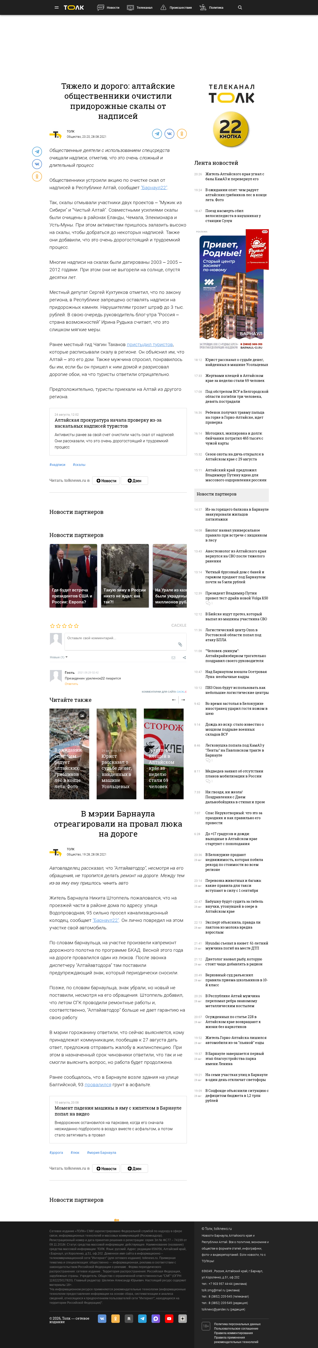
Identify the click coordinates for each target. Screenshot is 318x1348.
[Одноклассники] (181, 133)
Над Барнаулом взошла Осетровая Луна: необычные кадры (236, 674)
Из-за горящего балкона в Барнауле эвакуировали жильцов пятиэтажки (237, 514)
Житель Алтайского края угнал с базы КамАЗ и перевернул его (234, 176)
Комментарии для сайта (164, 691)
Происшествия (181, 7)
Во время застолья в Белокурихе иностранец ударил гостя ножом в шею (236, 708)
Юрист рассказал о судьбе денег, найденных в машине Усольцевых (117, 771)
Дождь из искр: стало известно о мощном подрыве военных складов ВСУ (234, 729)
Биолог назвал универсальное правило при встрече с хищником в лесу (236, 535)
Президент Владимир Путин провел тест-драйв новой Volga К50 (236, 595)
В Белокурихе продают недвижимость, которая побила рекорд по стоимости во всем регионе (234, 862)
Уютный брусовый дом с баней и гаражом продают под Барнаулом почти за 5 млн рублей (235, 577)
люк (75, 1153)
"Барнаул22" (154, 187)
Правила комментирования (233, 1333)
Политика (216, 7)
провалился (98, 1084)
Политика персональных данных (237, 1324)
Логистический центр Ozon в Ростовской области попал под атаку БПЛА (233, 635)
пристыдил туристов (150, 344)
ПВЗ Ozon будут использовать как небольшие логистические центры (237, 690)
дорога (56, 1153)
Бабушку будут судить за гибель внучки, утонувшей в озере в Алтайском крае (234, 906)
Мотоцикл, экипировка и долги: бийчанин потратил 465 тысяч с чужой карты (234, 438)
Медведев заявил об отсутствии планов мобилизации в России (234, 773)
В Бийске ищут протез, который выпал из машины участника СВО (236, 616)
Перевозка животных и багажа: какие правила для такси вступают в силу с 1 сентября (233, 885)
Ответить (71, 683)
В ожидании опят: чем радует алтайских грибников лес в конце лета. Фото (68, 768)
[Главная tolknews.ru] (74, 7)
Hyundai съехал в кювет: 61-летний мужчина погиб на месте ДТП (236, 945)
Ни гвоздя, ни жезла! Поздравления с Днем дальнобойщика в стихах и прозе (235, 797)
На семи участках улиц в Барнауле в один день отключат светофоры (236, 1077)
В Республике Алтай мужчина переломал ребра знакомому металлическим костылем (232, 1000)
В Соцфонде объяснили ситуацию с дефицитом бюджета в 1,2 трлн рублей (237, 1095)
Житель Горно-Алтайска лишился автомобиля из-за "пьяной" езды (236, 1040)
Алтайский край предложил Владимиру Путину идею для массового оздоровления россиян (236, 475)
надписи (57, 465)
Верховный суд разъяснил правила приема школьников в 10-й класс (236, 980)
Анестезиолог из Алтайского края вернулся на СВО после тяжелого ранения (235, 556)
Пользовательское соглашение (236, 1328)
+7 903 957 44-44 (221, 1284)
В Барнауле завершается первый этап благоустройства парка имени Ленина (234, 1058)
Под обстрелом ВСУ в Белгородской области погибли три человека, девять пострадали (237, 396)
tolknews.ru (223, 1229)
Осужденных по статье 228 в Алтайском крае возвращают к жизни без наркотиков (233, 1021)
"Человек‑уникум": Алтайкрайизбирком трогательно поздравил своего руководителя (235, 655)
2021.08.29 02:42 (88, 672)
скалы (79, 465)
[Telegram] (157, 133)
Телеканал (144, 7)
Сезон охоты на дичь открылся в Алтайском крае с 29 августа (234, 456)
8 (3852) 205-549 (220, 1303)
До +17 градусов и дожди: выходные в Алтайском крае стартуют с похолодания (231, 838)
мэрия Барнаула (101, 1153)
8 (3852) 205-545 (220, 1296)
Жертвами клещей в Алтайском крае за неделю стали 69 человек (161, 768)
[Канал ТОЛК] (134, 480)
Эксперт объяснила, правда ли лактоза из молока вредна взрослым (233, 927)
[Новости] (105, 480)
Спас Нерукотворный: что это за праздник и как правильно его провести (233, 817)
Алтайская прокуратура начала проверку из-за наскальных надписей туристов (108, 423)
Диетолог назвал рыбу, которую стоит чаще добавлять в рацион (234, 961)
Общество (74, 136)
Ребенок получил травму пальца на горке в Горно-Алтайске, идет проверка (234, 417)
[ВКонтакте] (169, 133)
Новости (113, 7)
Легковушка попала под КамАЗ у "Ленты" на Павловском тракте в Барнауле (234, 750)
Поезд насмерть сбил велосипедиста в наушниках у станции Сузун (233, 215)
